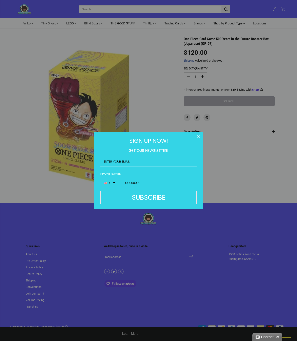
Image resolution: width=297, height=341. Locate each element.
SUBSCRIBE (148, 197)
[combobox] (109, 183)
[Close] (198, 136)
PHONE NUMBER (111, 173)
